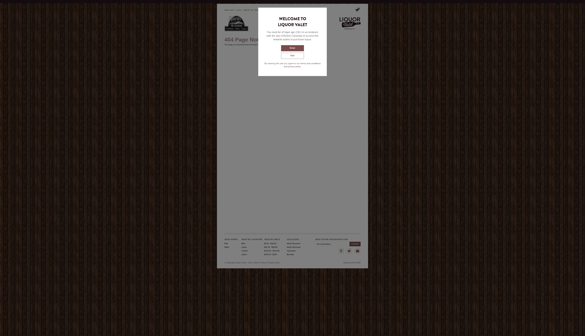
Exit (292, 55)
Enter (292, 48)
